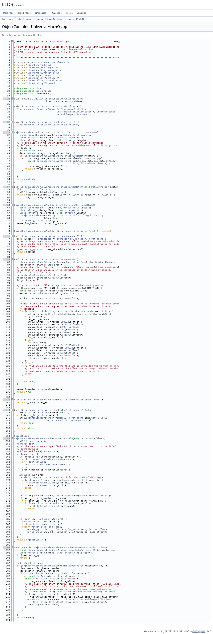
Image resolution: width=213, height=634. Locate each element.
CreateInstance (106, 111)
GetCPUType (98, 418)
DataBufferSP (71, 135)
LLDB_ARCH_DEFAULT (56, 464)
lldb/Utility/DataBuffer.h (44, 80)
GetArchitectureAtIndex (42, 482)
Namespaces (40, 13)
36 (6, 132)
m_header (27, 220)
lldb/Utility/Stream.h (41, 83)
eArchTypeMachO (56, 418)
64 (6, 205)
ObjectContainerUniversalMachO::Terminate (47, 122)
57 (6, 187)
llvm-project (7, 19)
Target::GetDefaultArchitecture (51, 459)
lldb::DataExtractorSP (81, 550)
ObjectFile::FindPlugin (46, 527)
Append (39, 604)
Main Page (8, 13)
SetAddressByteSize (45, 293)
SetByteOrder (38, 275)
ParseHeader (44, 239)
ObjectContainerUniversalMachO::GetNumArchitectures (56, 399)
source (28, 19)
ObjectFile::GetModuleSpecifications (88, 599)
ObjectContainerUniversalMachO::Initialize (48, 106)
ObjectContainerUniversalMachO (64, 98)
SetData (30, 153)
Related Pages (23, 13)
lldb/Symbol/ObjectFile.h (43, 73)
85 (6, 259)
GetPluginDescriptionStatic (74, 111)
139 (6, 399)
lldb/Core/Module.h (39, 65)
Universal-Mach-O (75, 19)
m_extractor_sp (63, 239)
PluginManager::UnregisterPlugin (37, 124)
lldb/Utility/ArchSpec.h (42, 78)
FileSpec (70, 137)
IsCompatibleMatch (48, 506)
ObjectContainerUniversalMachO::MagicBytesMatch (55, 156)
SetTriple (37, 464)
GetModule (48, 451)
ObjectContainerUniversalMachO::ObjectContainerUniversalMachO (54, 205)
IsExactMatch (42, 485)
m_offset (55, 529)
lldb (19, 19)
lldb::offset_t (28, 137)
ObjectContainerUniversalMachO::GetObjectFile (43, 438)
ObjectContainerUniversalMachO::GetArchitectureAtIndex (56, 410)
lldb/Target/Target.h (40, 75)
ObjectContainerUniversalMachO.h (48, 62)
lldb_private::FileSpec (42, 550)
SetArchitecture (36, 418)
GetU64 (63, 327)
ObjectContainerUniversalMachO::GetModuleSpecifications (70, 547)
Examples (81, 13)
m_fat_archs (45, 220)
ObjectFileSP (22, 436)
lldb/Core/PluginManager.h (44, 70)
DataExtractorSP (32, 521)
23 (6, 98)
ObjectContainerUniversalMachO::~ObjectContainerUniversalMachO (54, 231)
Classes (56, 13)
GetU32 (50, 192)
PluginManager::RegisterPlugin (36, 109)
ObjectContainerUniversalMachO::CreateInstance (67, 132)
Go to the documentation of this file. (22, 35)
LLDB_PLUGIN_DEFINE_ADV (28, 98)
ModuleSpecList (23, 547)
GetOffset (100, 529)
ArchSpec (43, 412)
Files (68, 13)
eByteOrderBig (56, 275)
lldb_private (43, 91)
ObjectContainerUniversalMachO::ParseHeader (49, 236)
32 (6, 122)
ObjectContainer (54, 19)
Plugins (39, 19)
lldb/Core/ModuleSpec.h (42, 67)
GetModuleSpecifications (72, 114)
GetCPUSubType (78, 420)
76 (6, 236)
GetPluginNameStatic (69, 109)
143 (6, 410)
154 (6, 438)
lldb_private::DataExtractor (37, 262)
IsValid (40, 462)
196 (6, 547)
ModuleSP (22, 451)
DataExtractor (28, 150)
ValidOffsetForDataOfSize (57, 314)
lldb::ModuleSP (36, 135)
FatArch (41, 576)
